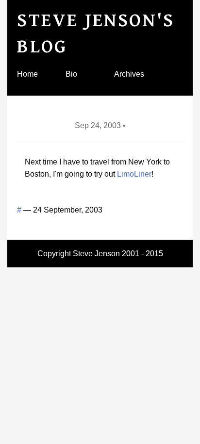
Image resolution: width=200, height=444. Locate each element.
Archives (129, 74)
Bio (71, 74)
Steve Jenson (96, 253)
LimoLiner (134, 174)
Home (27, 74)
